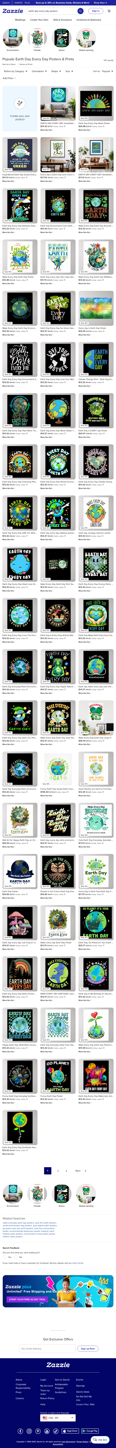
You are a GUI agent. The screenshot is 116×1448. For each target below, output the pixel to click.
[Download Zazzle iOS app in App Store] (70, 1431)
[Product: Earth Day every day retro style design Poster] (58, 257)
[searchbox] (55, 11)
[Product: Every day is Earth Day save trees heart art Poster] (58, 154)
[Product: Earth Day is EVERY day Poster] (96, 410)
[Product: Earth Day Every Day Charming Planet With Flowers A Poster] (19, 461)
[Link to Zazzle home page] (13, 10)
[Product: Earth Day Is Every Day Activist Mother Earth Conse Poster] (58, 615)
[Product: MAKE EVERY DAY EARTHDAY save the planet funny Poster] (58, 973)
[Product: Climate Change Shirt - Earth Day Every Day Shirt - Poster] (96, 359)
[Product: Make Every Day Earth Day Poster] (19, 257)
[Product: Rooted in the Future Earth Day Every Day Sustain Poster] (58, 871)
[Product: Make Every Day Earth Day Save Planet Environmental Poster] (58, 717)
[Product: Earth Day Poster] (19, 871)
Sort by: (96, 71)
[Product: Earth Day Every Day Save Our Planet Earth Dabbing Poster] (19, 717)
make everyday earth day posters (18, 1223)
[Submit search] (80, 11)
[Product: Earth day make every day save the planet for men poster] (96, 666)
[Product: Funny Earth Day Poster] (58, 1076)
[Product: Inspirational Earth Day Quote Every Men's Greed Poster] (19, 154)
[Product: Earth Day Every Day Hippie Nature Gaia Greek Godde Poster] (58, 666)
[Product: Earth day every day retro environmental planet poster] (58, 820)
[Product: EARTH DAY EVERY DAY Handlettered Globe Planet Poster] (58, 103)
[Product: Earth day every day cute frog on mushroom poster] (19, 922)
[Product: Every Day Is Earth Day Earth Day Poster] (96, 871)
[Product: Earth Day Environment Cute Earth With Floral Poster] (58, 205)
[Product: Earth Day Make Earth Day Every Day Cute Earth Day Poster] (96, 615)
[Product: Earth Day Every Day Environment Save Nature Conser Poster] (19, 359)
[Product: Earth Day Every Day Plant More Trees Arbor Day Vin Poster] (19, 410)
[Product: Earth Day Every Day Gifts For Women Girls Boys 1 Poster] (19, 513)
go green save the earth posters (18, 1228)
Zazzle (6, 3)
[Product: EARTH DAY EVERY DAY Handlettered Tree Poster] (96, 154)
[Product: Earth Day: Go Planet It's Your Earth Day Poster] (96, 922)
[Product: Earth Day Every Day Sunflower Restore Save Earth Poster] (19, 1127)
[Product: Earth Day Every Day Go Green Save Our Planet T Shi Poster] (58, 308)
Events (18, 3)
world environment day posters (17, 1225)
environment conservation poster (39, 1234)
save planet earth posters (45, 1225)
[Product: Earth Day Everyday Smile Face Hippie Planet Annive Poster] (58, 1025)
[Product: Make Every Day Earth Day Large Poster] (96, 717)
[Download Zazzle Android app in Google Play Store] (90, 1431)
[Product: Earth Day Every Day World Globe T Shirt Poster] (58, 410)
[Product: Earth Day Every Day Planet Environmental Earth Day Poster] (58, 461)
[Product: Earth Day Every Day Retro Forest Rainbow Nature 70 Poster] (19, 973)
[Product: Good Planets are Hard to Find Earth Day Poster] (96, 769)
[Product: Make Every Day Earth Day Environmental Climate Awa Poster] (19, 308)
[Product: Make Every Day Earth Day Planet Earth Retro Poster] (96, 1025)
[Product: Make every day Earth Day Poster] (58, 922)
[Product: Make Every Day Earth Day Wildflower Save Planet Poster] (96, 257)
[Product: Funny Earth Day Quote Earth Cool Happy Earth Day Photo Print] (58, 769)
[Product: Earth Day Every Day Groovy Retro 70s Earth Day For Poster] (96, 564)
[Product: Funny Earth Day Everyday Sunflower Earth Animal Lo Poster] (19, 1076)
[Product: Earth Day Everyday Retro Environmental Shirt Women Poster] (19, 666)
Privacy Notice (82, 1442)
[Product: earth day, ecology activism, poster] (96, 513)
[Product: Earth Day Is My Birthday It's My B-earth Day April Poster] (96, 973)
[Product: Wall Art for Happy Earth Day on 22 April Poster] (19, 820)
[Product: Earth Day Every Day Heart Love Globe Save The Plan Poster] (19, 564)
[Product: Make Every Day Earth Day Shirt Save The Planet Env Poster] (58, 564)
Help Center (78, 1263)
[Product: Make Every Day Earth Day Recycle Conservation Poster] (96, 205)
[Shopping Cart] (109, 11)
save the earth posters (45, 1223)
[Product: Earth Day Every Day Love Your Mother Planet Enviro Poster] (58, 359)
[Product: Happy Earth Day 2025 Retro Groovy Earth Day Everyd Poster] (19, 1025)
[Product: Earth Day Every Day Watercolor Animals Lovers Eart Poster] (96, 1076)
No (20, 1257)
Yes (9, 1257)
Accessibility (58, 1444)
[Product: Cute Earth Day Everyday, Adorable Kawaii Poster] (96, 820)
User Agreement (68, 1442)
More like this (47, 130)
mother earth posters (13, 1236)
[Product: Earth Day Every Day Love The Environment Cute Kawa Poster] (19, 615)
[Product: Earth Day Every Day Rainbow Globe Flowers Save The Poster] (19, 205)
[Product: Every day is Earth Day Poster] (96, 308)
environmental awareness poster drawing (29, 1231)
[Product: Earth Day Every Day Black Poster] (96, 103)
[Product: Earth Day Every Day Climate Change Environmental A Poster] (96, 461)
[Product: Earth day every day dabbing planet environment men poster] (58, 513)
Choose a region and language (54, 1413)
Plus (27, 3)
